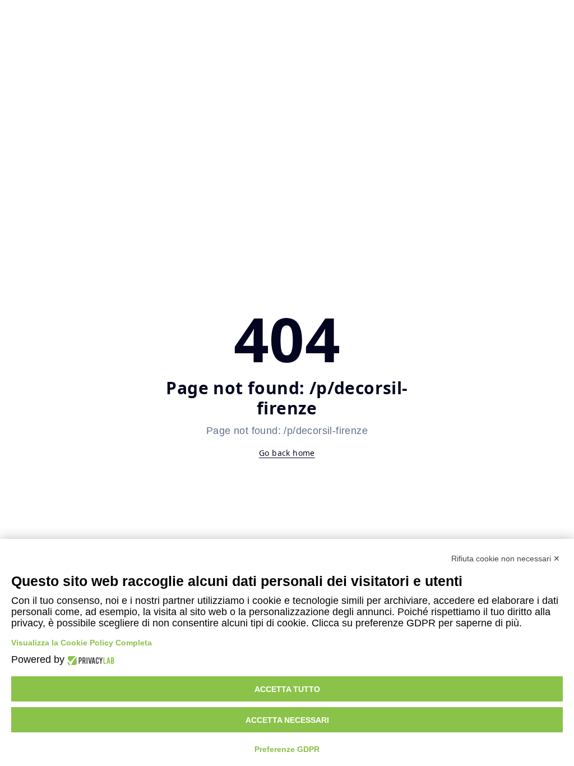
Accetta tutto (287, 689)
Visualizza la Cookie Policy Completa (81, 642)
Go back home (287, 452)
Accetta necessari (287, 720)
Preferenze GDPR (287, 749)
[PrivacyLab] (89, 659)
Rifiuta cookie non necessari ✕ (505, 558)
